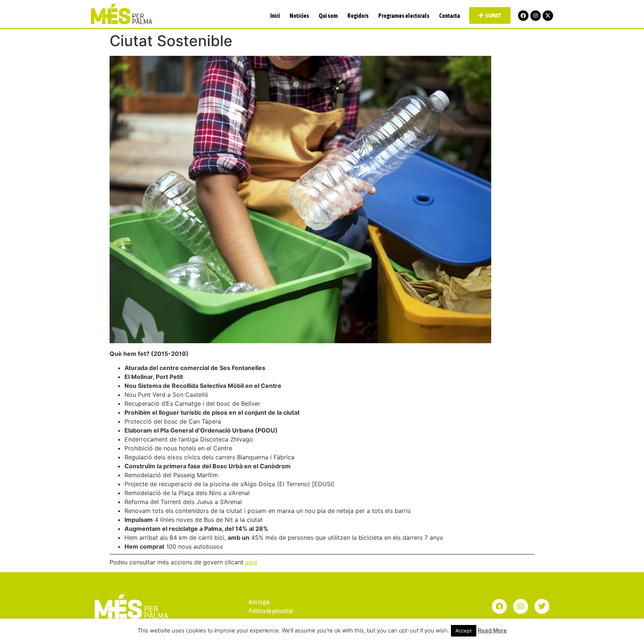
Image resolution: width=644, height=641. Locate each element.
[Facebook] (523, 15)
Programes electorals (403, 15)
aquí (251, 562)
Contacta (449, 15)
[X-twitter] (548, 15)
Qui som (328, 15)
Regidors (358, 15)
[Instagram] (535, 15)
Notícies (299, 15)
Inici (275, 15)
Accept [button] (463, 631)
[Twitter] (541, 606)
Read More (492, 630)
